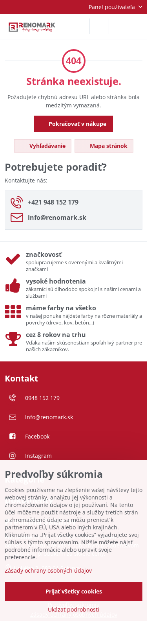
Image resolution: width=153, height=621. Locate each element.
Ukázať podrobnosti (73, 609)
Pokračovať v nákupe (76, 123)
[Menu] (137, 26)
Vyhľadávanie (47, 145)
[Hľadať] (99, 26)
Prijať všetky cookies (74, 591)
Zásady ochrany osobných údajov (48, 570)
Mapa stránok (108, 145)
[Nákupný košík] (118, 26)
